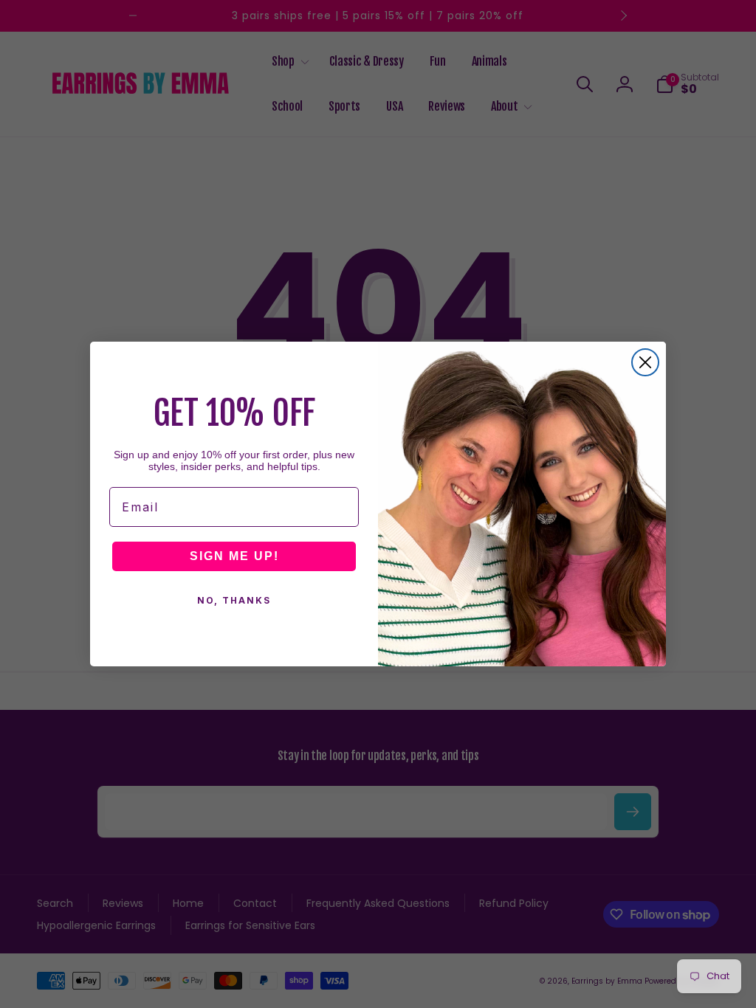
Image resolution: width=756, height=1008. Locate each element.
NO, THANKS (234, 600)
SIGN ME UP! (234, 556)
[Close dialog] (645, 362)
